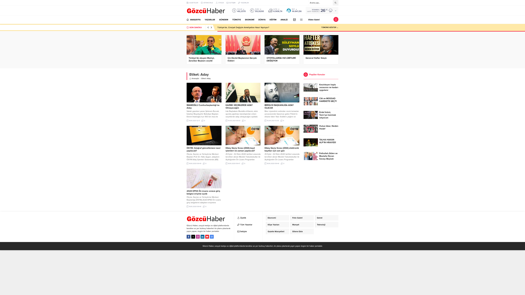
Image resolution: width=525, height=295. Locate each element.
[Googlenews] (212, 237)
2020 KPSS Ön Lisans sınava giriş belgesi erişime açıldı (203, 192)
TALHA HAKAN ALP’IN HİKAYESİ (327, 141)
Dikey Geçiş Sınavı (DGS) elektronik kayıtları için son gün (282, 149)
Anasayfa (195, 78)
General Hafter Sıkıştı (316, 58)
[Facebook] (188, 237)
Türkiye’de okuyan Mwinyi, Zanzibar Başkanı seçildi (202, 59)
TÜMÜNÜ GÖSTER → (329, 27)
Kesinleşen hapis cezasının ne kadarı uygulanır (328, 87)
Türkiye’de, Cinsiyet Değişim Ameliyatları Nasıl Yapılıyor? (243, 27)
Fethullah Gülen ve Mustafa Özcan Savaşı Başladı (328, 156)
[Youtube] (207, 237)
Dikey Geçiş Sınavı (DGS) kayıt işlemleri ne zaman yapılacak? (240, 149)
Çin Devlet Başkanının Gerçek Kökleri (242, 59)
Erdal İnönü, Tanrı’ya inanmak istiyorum (327, 115)
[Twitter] (193, 237)
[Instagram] (198, 237)
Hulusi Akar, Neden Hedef (328, 127)
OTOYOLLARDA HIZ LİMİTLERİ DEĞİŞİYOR (281, 59)
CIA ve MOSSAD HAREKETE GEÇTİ (328, 100)
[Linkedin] (202, 237)
